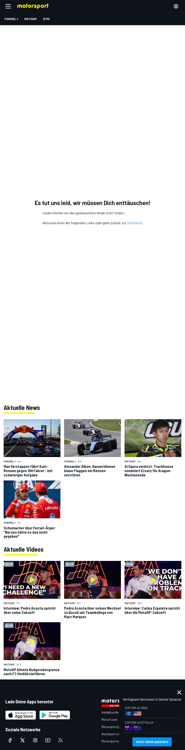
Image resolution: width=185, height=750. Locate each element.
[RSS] (60, 740)
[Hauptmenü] (8, 6)
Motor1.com (109, 719)
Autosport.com (112, 734)
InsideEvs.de (110, 712)
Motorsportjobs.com (116, 727)
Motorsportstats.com (117, 741)
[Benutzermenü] (175, 6)
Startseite (134, 223)
